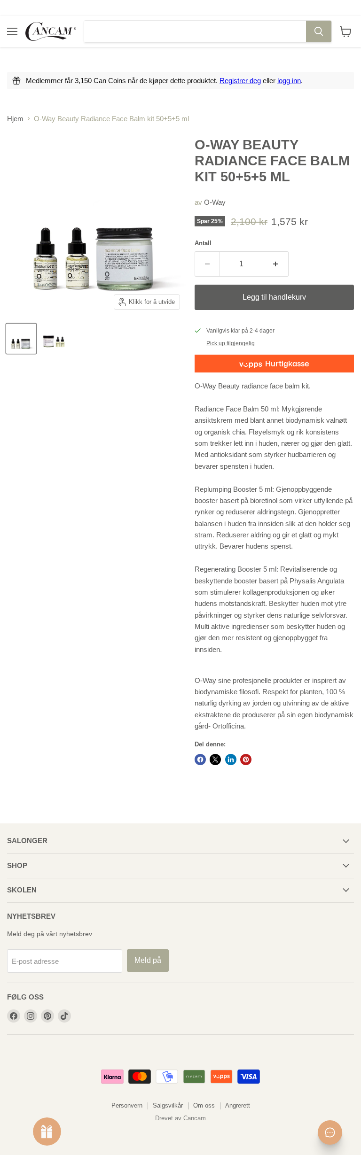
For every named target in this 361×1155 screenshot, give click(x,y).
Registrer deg (240, 81)
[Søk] (318, 31)
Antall (203, 243)
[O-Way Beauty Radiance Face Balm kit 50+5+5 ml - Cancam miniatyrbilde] (21, 339)
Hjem (15, 119)
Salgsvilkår (168, 1105)
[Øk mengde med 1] (276, 264)
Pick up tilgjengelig (230, 343)
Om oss (204, 1105)
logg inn (289, 81)
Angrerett (237, 1105)
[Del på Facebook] (200, 759)
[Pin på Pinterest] (245, 759)
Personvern (126, 1105)
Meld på (147, 960)
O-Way (215, 202)
